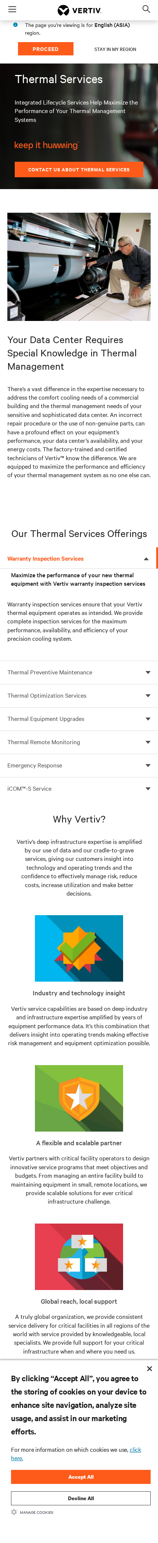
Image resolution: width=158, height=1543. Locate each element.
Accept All (81, 1476)
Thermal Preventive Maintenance (49, 672)
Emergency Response (34, 765)
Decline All (81, 1498)
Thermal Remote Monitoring (43, 742)
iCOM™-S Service (29, 788)
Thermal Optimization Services (46, 695)
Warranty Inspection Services (45, 558)
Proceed (46, 48)
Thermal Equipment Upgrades (45, 718)
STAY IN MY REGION (115, 48)
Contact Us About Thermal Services (79, 169)
